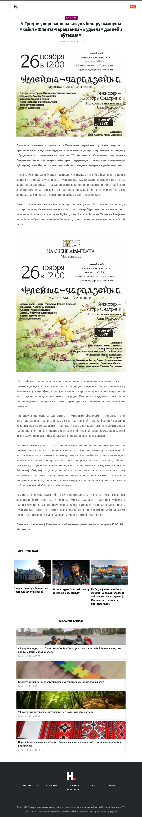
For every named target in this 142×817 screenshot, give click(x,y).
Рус (133, 6)
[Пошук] (123, 6)
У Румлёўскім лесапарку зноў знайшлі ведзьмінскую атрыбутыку (55, 712)
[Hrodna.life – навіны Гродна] (15, 6)
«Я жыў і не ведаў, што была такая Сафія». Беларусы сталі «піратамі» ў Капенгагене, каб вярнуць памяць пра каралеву (69, 650)
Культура (71, 18)
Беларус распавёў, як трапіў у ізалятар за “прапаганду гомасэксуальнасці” (61, 682)
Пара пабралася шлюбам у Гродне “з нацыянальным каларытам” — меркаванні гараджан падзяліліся (70, 744)
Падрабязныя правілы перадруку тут (98, 811)
